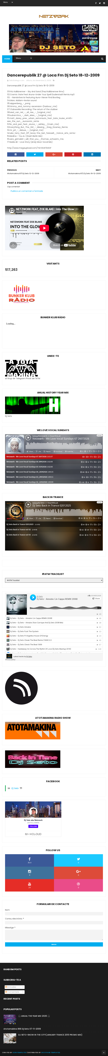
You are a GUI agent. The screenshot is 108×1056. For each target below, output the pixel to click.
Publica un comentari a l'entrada (27, 191)
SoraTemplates (20, 1052)
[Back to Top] (104, 1052)
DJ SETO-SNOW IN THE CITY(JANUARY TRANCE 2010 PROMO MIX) (50, 1034)
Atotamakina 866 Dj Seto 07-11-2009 (22, 1028)
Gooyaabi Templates (50, 1052)
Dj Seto (15, 788)
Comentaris (13, 992)
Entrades (11, 987)
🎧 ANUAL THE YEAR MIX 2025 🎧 (34, 1016)
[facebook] (95, 3)
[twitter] (100, 3)
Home (7, 59)
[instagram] (104, 3)
